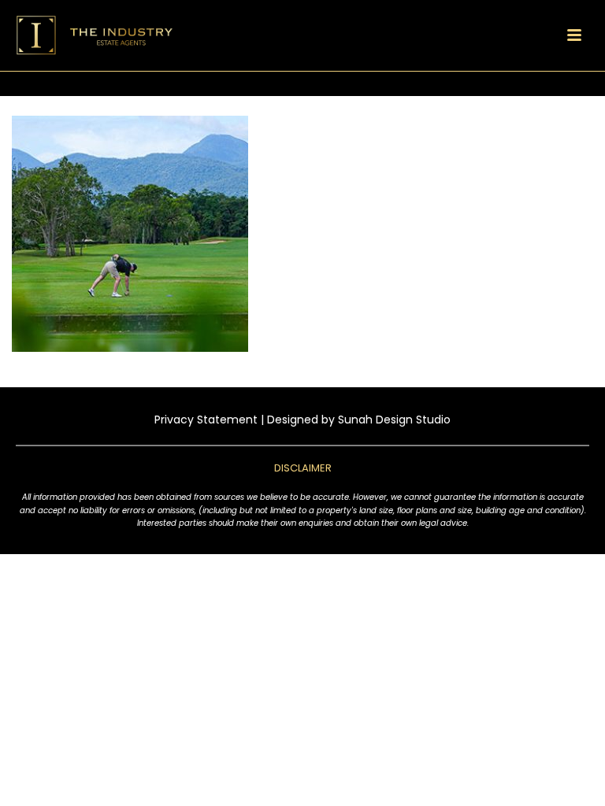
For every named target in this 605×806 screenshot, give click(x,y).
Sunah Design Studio (394, 419)
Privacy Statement (206, 419)
